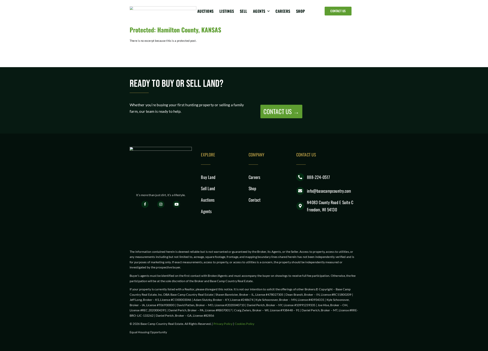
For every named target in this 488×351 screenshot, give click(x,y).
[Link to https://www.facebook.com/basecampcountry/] (145, 204)
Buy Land (208, 177)
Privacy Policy (223, 323)
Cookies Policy (244, 323)
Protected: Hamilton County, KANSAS (175, 29)
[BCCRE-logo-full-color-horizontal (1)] (163, 7)
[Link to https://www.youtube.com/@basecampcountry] (176, 204)
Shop (252, 188)
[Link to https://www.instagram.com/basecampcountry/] (161, 204)
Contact (255, 200)
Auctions (207, 200)
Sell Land (208, 188)
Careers (254, 177)
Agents (206, 211)
